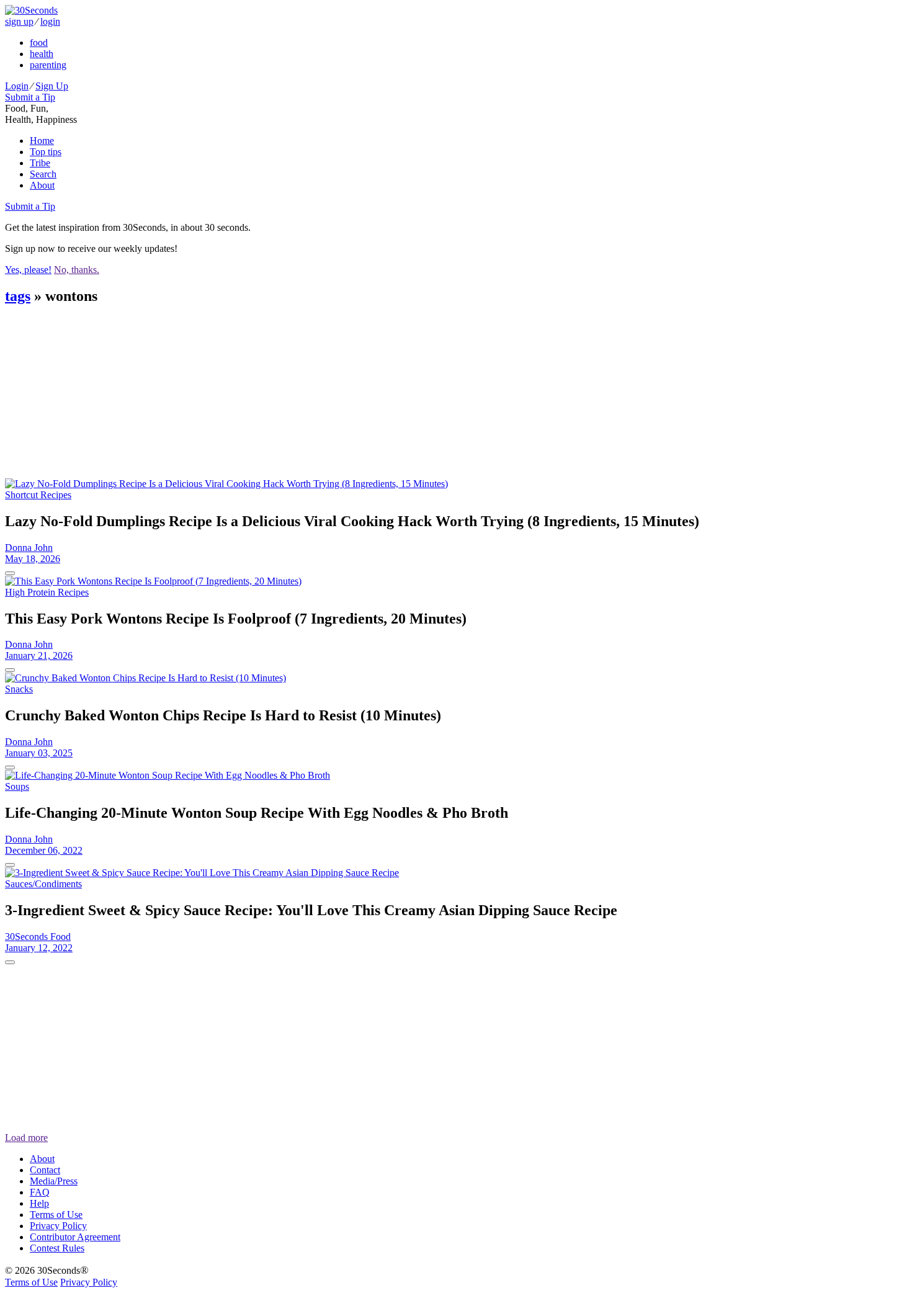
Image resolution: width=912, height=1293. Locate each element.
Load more (26, 1137)
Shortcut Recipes (38, 495)
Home (42, 140)
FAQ (40, 1192)
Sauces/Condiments (43, 884)
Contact (45, 1170)
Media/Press (54, 1181)
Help (39, 1203)
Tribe (40, 163)
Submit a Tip (30, 97)
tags (17, 296)
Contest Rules (57, 1248)
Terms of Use (56, 1214)
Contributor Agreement (75, 1237)
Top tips (45, 151)
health (41, 53)
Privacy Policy (58, 1225)
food (39, 42)
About (42, 185)
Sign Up (51, 86)
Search (43, 174)
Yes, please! (28, 269)
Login (17, 86)
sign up (19, 21)
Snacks (19, 689)
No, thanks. (76, 269)
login (50, 21)
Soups (17, 786)
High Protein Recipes (47, 592)
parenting (48, 65)
